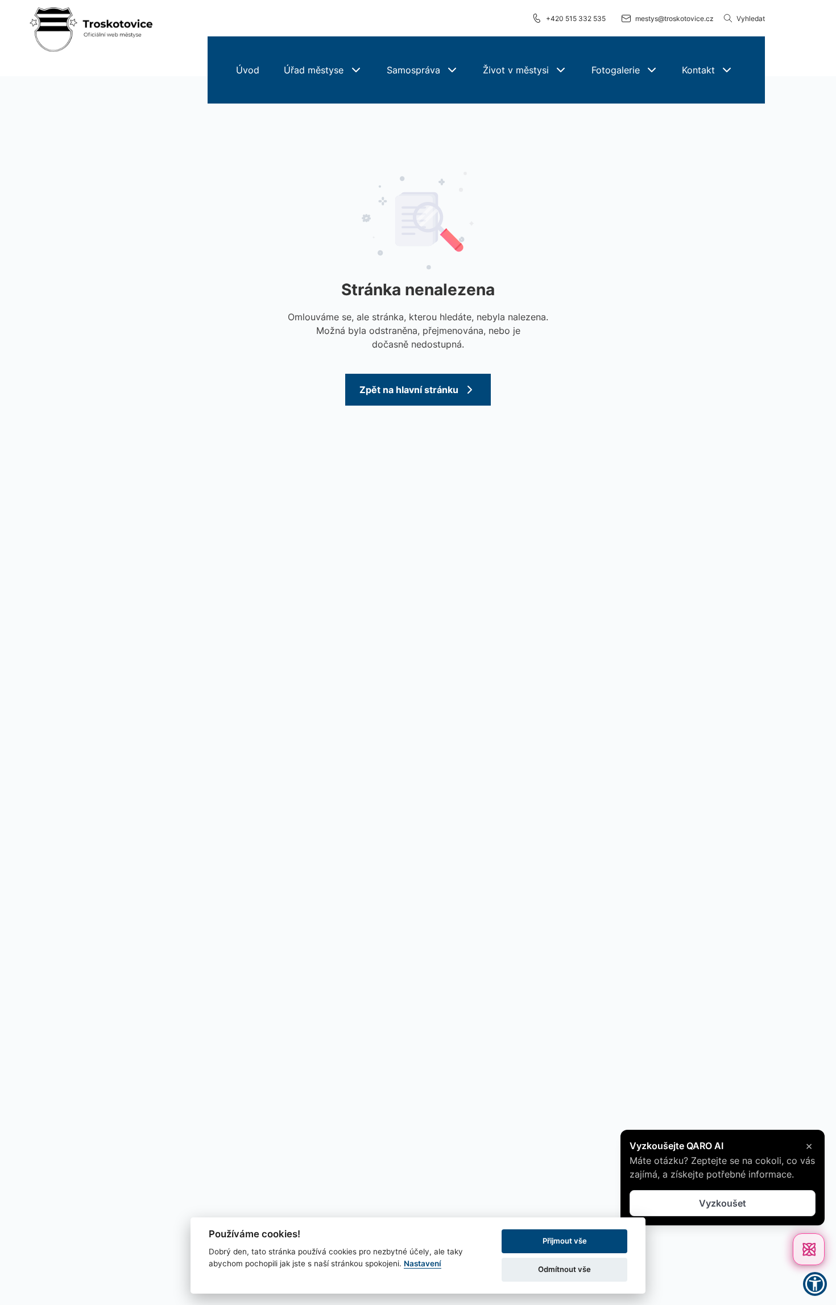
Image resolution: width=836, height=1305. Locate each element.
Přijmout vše (565, 1240)
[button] (322, 70)
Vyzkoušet (722, 1203)
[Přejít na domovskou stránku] (91, 30)
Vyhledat (750, 18)
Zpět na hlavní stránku (408, 389)
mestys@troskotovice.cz (674, 18)
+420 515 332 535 (576, 18)
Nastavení (422, 1263)
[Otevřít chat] (809, 1249)
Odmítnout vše (564, 1269)
